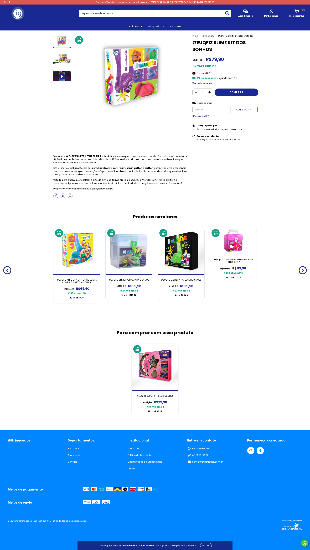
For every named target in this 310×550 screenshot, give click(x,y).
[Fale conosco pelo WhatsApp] (304, 543)
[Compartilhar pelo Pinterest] (70, 197)
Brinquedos (155, 26)
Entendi (206, 545)
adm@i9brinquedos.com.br (207, 461)
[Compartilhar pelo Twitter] (63, 197)
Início (195, 36)
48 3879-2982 (200, 455)
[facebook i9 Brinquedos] (9, 2)
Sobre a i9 (133, 448)
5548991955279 (201, 448)
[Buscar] (227, 13)
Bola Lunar (135, 26)
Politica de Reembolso (140, 455)
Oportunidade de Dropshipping (145, 461)
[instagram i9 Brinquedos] (4, 2)
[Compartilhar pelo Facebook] (56, 197)
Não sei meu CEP (200, 116)
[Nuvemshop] (292, 521)
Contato (175, 26)
